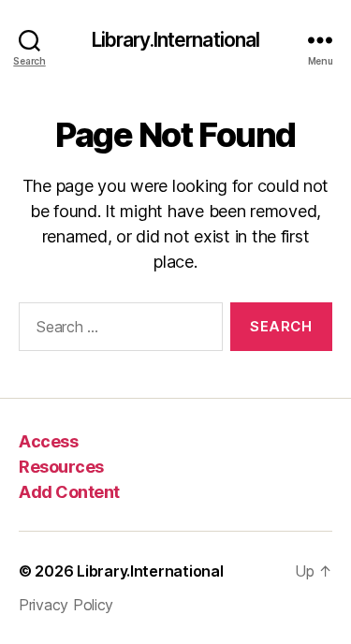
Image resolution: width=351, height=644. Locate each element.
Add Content (69, 492)
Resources (61, 466)
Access (48, 441)
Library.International (176, 40)
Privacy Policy (66, 604)
